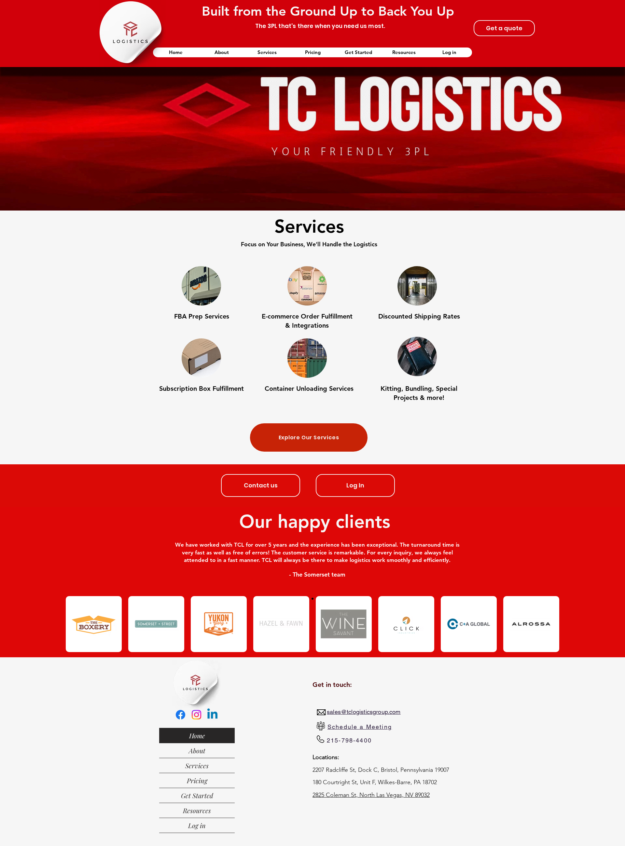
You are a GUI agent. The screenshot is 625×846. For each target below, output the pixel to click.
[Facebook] (180, 714)
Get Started (197, 795)
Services (197, 765)
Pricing (197, 780)
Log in (197, 825)
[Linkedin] (212, 714)
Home (197, 735)
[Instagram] (196, 714)
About (197, 750)
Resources (197, 810)
